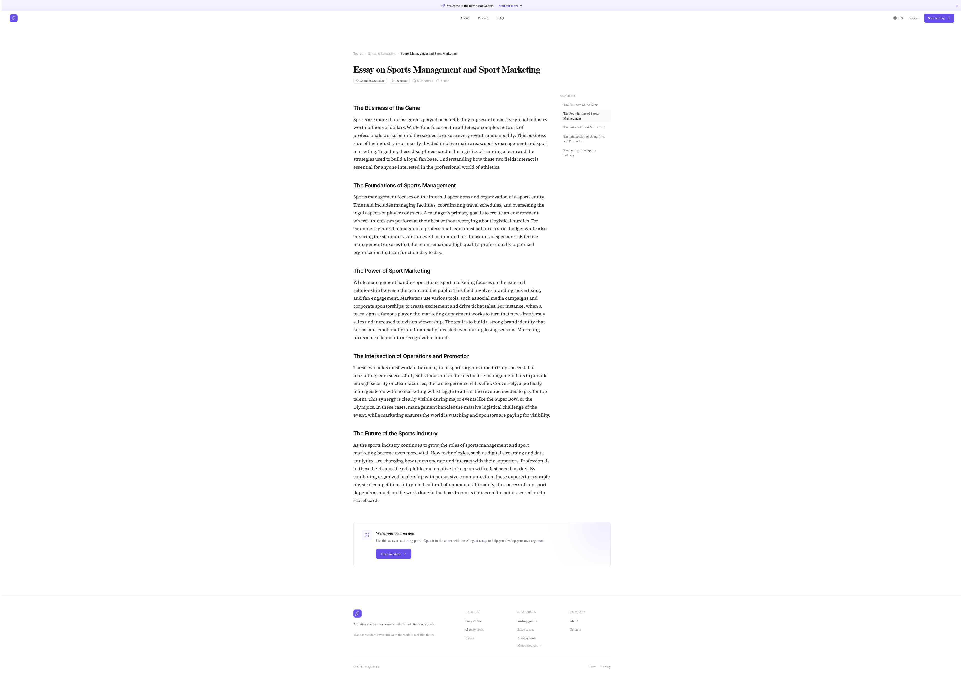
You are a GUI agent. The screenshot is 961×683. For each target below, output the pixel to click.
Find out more (508, 5)
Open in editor (391, 554)
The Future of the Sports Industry (579, 152)
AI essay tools (474, 629)
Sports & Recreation (381, 53)
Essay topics (525, 629)
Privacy (606, 667)
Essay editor (473, 621)
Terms (592, 667)
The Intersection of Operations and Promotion (584, 138)
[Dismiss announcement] (957, 5)
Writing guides (527, 621)
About (464, 18)
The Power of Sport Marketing (583, 127)
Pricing (483, 18)
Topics (358, 53)
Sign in (914, 18)
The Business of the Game (580, 104)
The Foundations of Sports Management (581, 116)
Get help (575, 629)
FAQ (500, 18)
